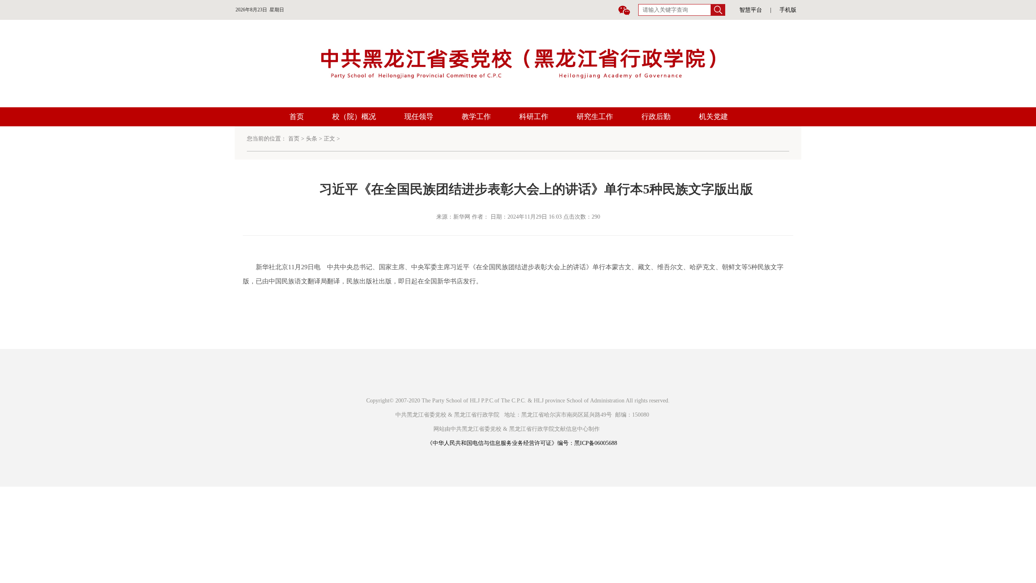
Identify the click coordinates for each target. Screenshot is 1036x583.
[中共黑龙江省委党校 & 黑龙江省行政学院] (518, 63)
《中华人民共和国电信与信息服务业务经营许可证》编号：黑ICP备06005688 (522, 443)
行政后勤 (656, 117)
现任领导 (418, 117)
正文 (329, 139)
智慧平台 (750, 10)
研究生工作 (595, 117)
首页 (296, 117)
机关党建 (713, 117)
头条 (311, 139)
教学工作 (476, 117)
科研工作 (533, 117)
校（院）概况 (354, 117)
